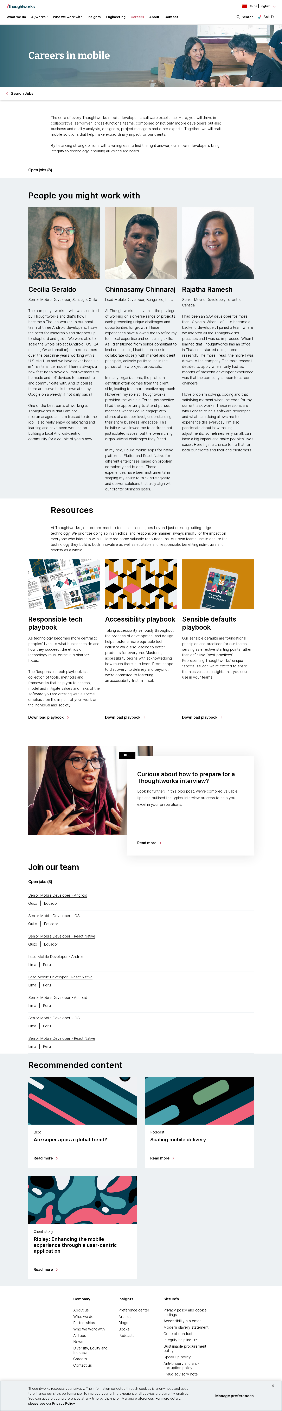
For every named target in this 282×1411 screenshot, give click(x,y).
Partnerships (84, 1323)
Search (248, 17)
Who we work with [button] (68, 17)
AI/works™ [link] (39, 17)
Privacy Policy (63, 1403)
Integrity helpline (177, 1340)
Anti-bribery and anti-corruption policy (181, 1365)
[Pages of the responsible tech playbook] (64, 584)
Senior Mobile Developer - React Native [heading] (61, 936)
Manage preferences (234, 1396)
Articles (125, 1316)
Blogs (123, 1323)
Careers (80, 1359)
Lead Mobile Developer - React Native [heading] (60, 977)
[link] (48, 717)
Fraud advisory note (181, 1374)
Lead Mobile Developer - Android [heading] (56, 956)
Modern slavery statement (186, 1327)
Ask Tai (269, 17)
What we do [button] (16, 17)
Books (124, 1329)
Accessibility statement (183, 1321)
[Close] (272, 1385)
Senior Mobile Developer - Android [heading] (57, 895)
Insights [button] (94, 17)
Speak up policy (177, 1357)
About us (81, 1310)
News (78, 1342)
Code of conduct (178, 1333)
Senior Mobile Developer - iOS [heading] (54, 916)
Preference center (133, 1310)
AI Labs (79, 1335)
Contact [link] (171, 17)
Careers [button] (137, 17)
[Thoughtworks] (21, 4)
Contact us (82, 1365)
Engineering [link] (116, 17)
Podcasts (126, 1335)
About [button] (154, 17)
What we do (83, 1316)
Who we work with (89, 1329)
